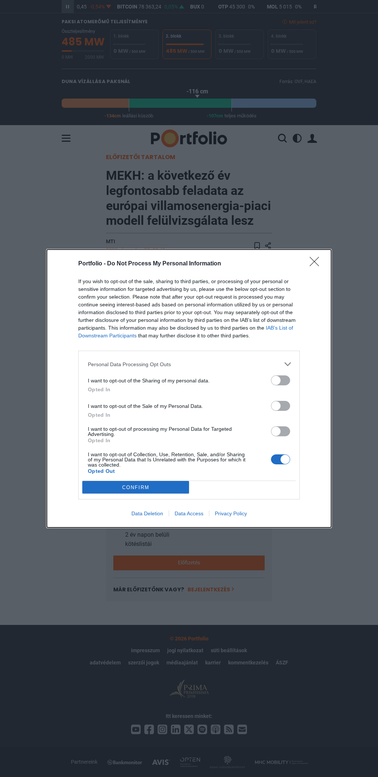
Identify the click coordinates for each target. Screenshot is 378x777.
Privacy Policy (231, 513)
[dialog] (189, 388)
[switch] (280, 380)
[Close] (317, 264)
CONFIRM (136, 487)
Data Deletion (147, 513)
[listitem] (189, 364)
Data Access (189, 513)
